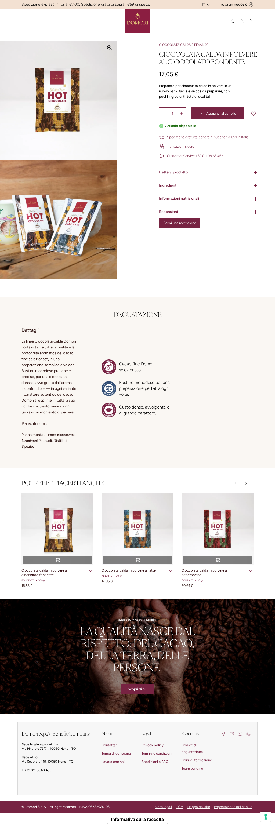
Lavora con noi (113, 762)
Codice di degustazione (192, 748)
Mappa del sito (198, 807)
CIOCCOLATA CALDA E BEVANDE (183, 45)
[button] (246, 483)
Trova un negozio (233, 4)
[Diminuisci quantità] (164, 113)
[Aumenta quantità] (181, 113)
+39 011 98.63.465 (37, 770)
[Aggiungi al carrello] (57, 560)
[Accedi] (241, 21)
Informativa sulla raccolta (137, 819)
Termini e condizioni (157, 753)
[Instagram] (240, 733)
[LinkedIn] (248, 733)
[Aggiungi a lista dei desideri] (253, 113)
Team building (192, 768)
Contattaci (110, 745)
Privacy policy (153, 745)
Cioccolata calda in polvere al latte (129, 570)
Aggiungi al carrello (217, 113)
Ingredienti (168, 185)
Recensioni (168, 211)
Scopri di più (137, 689)
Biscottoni (29, 441)
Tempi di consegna (116, 753)
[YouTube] (232, 733)
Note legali (163, 807)
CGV (179, 807)
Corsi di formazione (197, 760)
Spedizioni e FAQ (155, 762)
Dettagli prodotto (173, 172)
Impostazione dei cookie (233, 807)
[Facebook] (223, 733)
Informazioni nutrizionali (179, 198)
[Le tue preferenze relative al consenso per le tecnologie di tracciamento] (265, 817)
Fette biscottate (61, 435)
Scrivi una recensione (179, 223)
